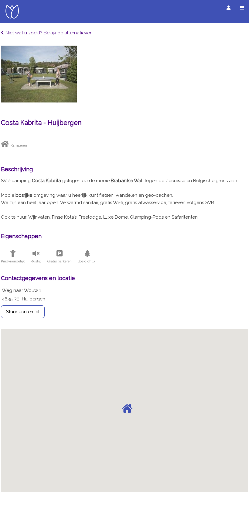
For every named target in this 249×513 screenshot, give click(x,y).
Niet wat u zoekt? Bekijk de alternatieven (49, 33)
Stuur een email (22, 311)
